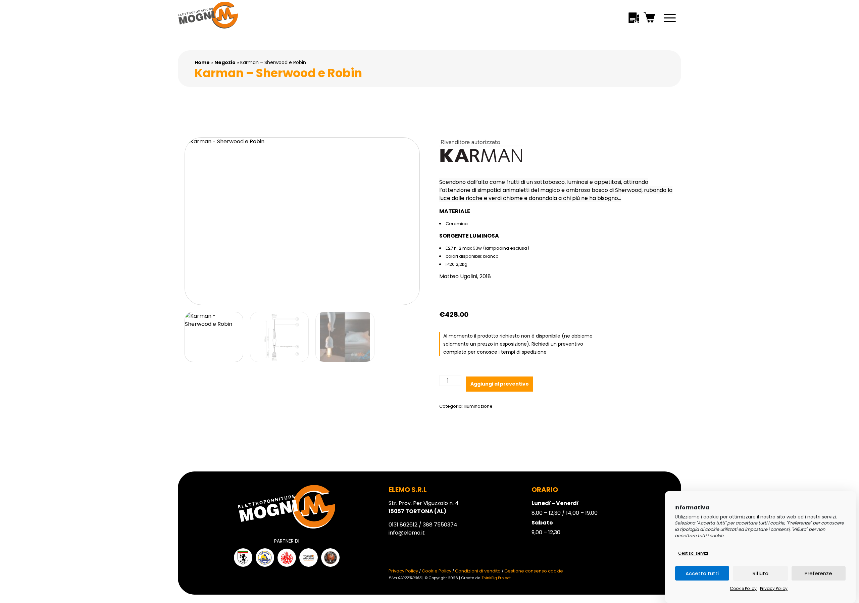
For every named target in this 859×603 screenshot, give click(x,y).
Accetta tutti (702, 573)
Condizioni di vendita (478, 571)
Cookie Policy (743, 588)
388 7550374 (440, 525)
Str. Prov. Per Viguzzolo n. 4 (424, 507)
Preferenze (818, 573)
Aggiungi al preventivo (499, 384)
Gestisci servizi (693, 553)
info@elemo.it (407, 533)
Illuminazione (478, 406)
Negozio (225, 62)
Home (202, 62)
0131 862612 (403, 525)
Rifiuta (760, 573)
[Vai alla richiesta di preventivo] (634, 19)
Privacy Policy (774, 588)
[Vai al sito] (243, 557)
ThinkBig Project (496, 578)
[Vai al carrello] (650, 18)
